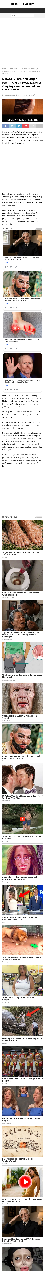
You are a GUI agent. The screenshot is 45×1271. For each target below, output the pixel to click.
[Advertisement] (22, 43)
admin (20, 95)
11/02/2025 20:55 (9, 95)
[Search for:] (22, 15)
